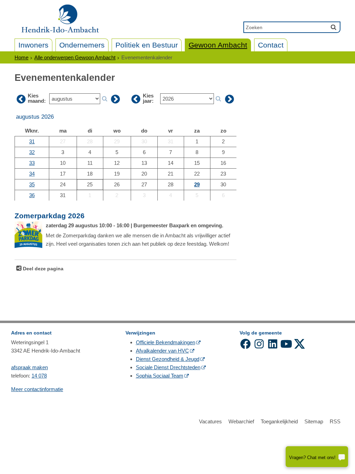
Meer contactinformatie (37, 389)
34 (32, 174)
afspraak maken (29, 367)
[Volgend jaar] (229, 99)
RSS (335, 421)
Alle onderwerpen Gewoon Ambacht (74, 57)
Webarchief (241, 421)
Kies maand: (37, 98)
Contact (271, 45)
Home (21, 57)
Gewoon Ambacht (218, 45)
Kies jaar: (148, 98)
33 (32, 163)
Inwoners (33, 45)
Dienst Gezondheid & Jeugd (167, 359)
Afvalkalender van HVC (162, 351)
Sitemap (313, 421)
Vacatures (210, 421)
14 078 (39, 376)
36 (32, 195)
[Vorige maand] (21, 99)
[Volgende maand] (115, 99)
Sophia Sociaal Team (159, 376)
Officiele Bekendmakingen (165, 342)
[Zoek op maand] (104, 99)
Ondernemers (82, 45)
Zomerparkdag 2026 (50, 216)
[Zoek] (333, 27)
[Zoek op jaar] (218, 99)
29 (197, 184)
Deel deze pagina (42, 268)
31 (32, 141)
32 (32, 152)
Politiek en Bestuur (146, 45)
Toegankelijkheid (279, 421)
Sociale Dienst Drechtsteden (168, 367)
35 (32, 184)
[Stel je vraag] (317, 456)
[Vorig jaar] (136, 99)
